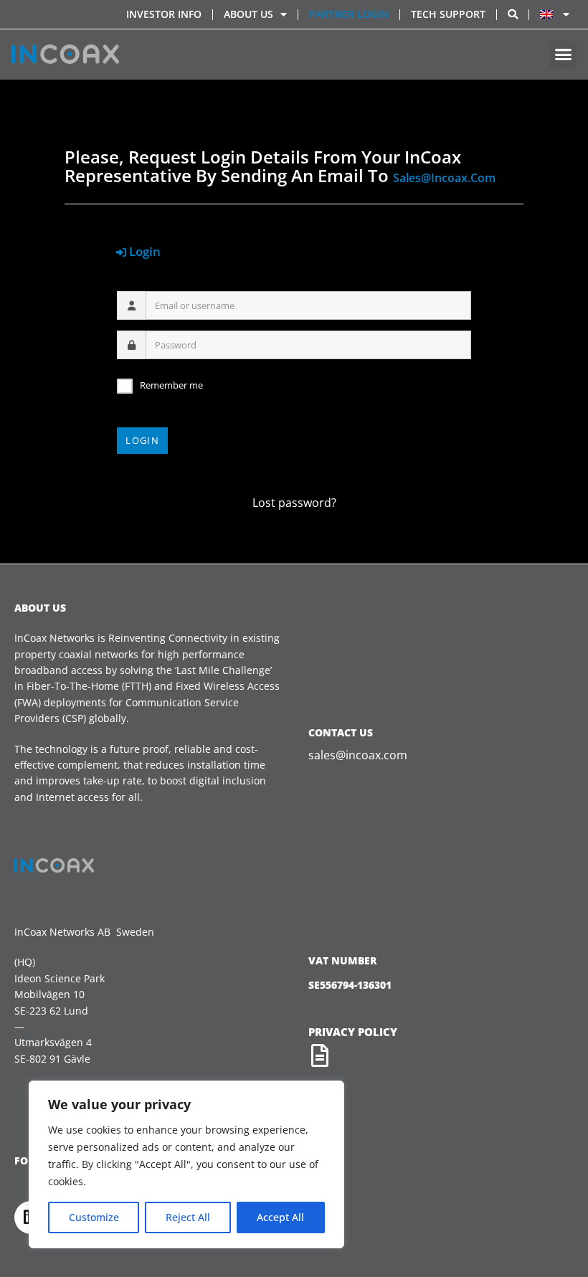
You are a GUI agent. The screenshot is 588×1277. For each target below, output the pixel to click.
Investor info (163, 14)
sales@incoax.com (444, 178)
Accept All (280, 1217)
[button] (563, 54)
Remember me (171, 385)
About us (248, 14)
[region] (186, 1164)
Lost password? (294, 503)
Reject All (188, 1217)
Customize (94, 1217)
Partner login (349, 14)
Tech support (448, 14)
